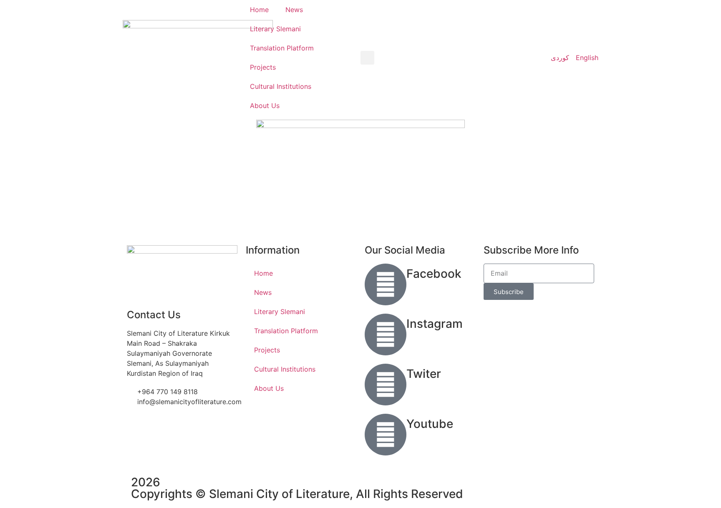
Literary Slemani (275, 29)
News (294, 9)
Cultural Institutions (280, 86)
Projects (263, 67)
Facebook (433, 274)
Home (259, 9)
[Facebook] (385, 284)
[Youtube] (385, 434)
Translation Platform (282, 48)
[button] (367, 58)
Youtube (429, 424)
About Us (265, 105)
